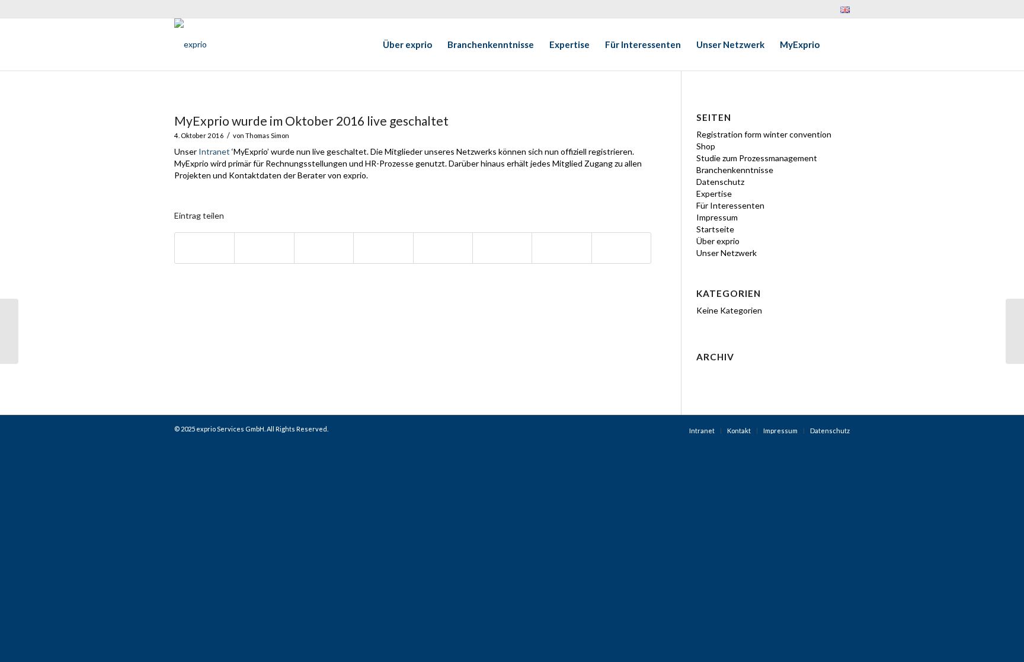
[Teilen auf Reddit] (561, 248)
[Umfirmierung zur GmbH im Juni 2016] (9, 331)
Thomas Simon (267, 135)
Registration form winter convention (763, 134)
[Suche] (838, 44)
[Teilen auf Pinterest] (324, 248)
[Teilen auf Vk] (502, 248)
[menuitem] (842, 9)
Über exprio (718, 241)
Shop (705, 146)
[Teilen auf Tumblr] (443, 248)
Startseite (715, 229)
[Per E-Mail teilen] (621, 248)
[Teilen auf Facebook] (204, 248)
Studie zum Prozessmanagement (756, 158)
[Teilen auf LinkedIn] (383, 248)
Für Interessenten (730, 205)
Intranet (214, 151)
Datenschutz (720, 182)
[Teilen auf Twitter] (264, 248)
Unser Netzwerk (726, 253)
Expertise (714, 193)
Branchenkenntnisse (734, 170)
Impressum (717, 217)
